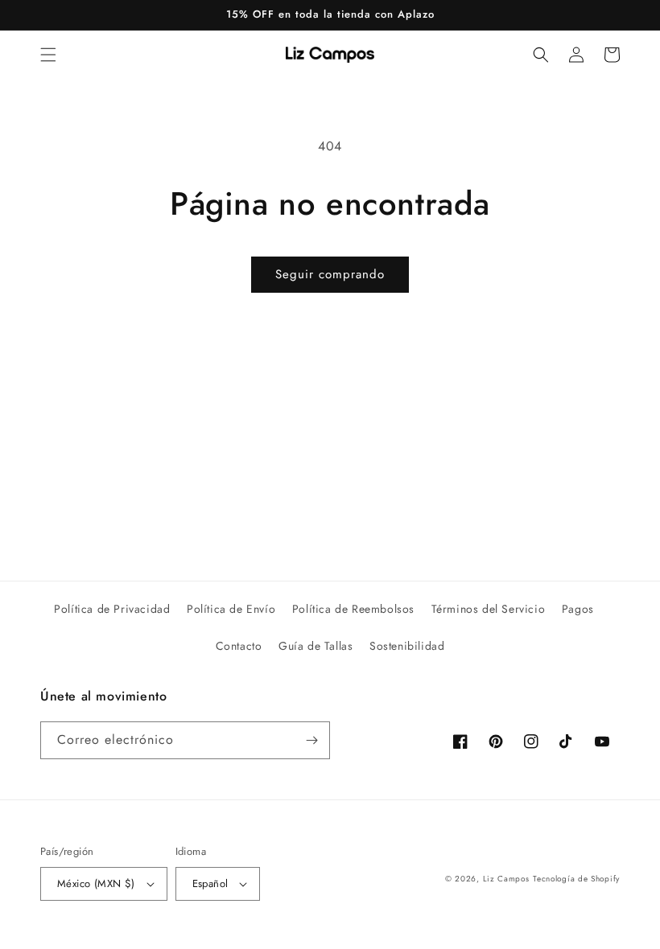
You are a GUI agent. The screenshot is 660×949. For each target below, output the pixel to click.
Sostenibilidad (406, 646)
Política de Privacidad (112, 609)
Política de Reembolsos (353, 609)
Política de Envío (231, 609)
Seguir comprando (330, 274)
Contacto (239, 646)
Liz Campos (506, 879)
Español (210, 883)
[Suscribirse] (311, 740)
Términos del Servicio (488, 609)
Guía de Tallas (315, 646)
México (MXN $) (96, 883)
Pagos (578, 609)
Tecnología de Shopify (576, 879)
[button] (48, 54)
